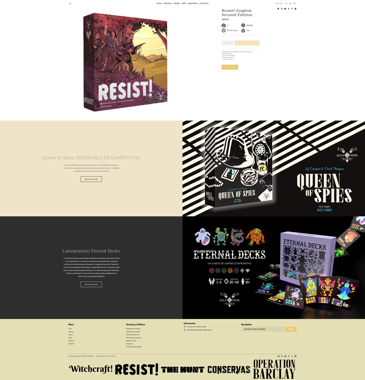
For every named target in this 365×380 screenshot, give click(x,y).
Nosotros (71, 341)
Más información (91, 179)
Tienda (70, 335)
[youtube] (285, 9)
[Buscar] (286, 3)
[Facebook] (278, 9)
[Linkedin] (295, 9)
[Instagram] (282, 9)
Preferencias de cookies (133, 347)
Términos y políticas (105, 356)
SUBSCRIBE (291, 329)
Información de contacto (134, 338)
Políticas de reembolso (133, 332)
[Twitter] (292, 356)
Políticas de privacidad (133, 329)
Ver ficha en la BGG (230, 67)
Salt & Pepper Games (84, 356)
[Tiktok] (289, 356)
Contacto (71, 344)
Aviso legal (129, 344)
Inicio (70, 329)
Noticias (70, 332)
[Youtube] (285, 356)
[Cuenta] (290, 3)
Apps (70, 338)
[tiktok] (288, 9)
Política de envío (131, 341)
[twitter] (292, 9)
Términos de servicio (132, 335)
